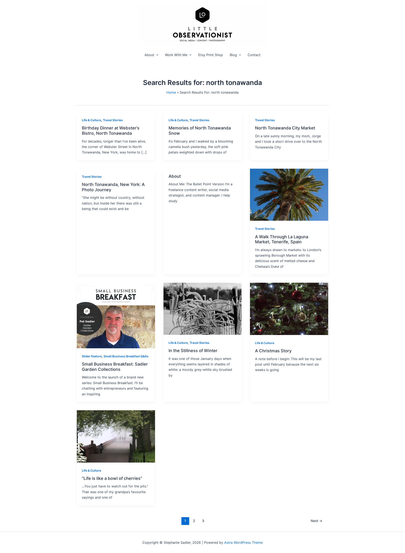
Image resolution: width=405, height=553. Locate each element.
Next (316, 521)
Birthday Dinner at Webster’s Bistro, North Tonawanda (110, 130)
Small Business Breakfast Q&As (126, 356)
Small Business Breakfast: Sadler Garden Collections (115, 367)
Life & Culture (91, 120)
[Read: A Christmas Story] (289, 308)
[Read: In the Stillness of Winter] (202, 308)
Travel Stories (113, 120)
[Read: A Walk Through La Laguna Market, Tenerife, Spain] (289, 194)
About (175, 176)
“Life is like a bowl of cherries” (112, 478)
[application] (156, 55)
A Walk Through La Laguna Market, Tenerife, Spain (281, 239)
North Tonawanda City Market (285, 128)
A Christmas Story (273, 350)
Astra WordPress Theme (243, 542)
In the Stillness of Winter (193, 350)
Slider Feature (92, 356)
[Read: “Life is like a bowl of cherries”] (116, 436)
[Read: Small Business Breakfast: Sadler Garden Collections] (116, 315)
